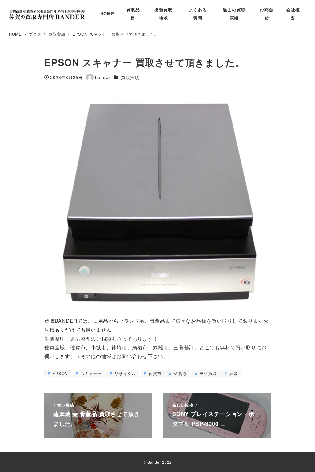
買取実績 (130, 77)
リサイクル (124, 373)
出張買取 (207, 373)
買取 (233, 373)
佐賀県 (180, 373)
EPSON (59, 373)
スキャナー (90, 373)
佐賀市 (154, 373)
